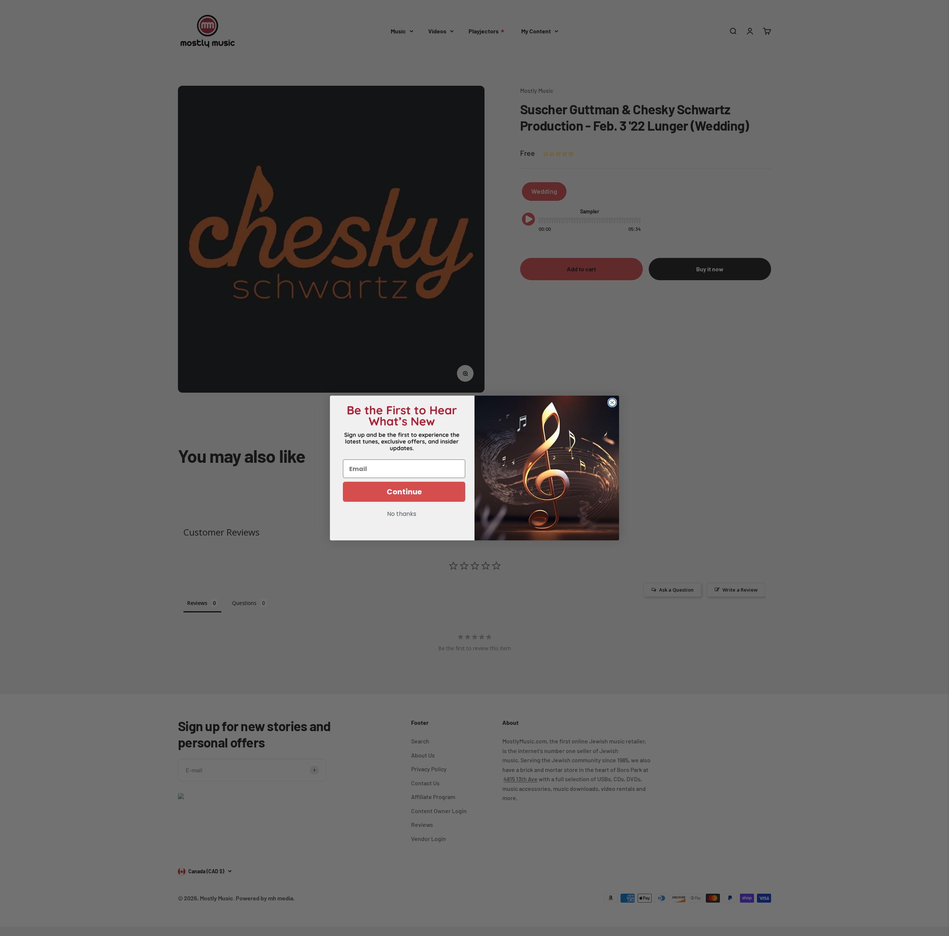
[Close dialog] (612, 402)
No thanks (401, 514)
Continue (404, 492)
